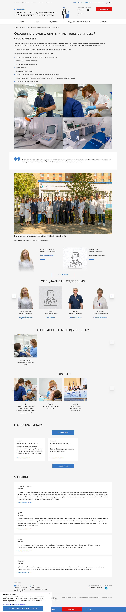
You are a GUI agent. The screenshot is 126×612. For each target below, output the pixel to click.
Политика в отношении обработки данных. (14, 604)
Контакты (104, 22)
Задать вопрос (63, 432)
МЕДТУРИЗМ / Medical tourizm (79, 22)
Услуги (21, 22)
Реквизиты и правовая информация (69, 597)
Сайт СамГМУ (79, 2)
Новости (33, 3)
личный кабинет (104, 9)
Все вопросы (63, 466)
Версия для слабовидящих (95, 2)
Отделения (53, 22)
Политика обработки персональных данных (88, 597)
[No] (49, 593)
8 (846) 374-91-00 (84, 10)
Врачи (36, 22)
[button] (14, 296)
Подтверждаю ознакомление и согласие (23, 608)
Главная (17, 3)
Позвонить (71, 609)
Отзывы (41, 3)
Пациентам (49, 3)
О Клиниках (25, 3)
